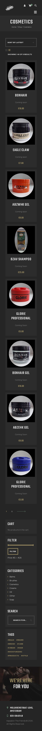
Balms (12, 577)
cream (12, 648)
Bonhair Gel (21, 373)
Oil (11, 592)
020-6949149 (16, 716)
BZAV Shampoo (21, 259)
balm (11, 640)
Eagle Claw (21, 150)
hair (21, 648)
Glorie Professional (21, 316)
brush (12, 644)
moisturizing (15, 652)
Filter (13, 551)
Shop (20, 27)
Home (14, 27)
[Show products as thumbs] (6, 50)
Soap (12, 600)
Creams (13, 588)
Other (12, 596)
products (14, 656)
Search (31, 620)
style (25, 656)
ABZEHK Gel (21, 428)
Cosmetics (14, 584)
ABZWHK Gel (21, 205)
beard (21, 640)
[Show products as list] (9, 50)
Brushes (13, 581)
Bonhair (21, 95)
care (20, 644)
